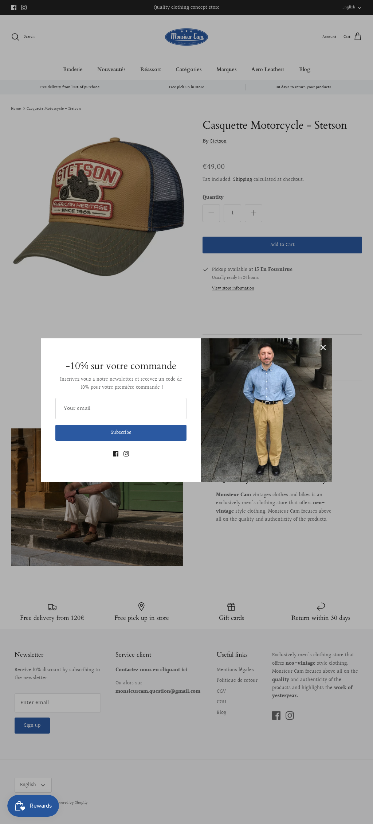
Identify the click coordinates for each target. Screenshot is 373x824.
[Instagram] (126, 453)
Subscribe (121, 433)
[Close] (323, 347)
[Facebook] (115, 453)
